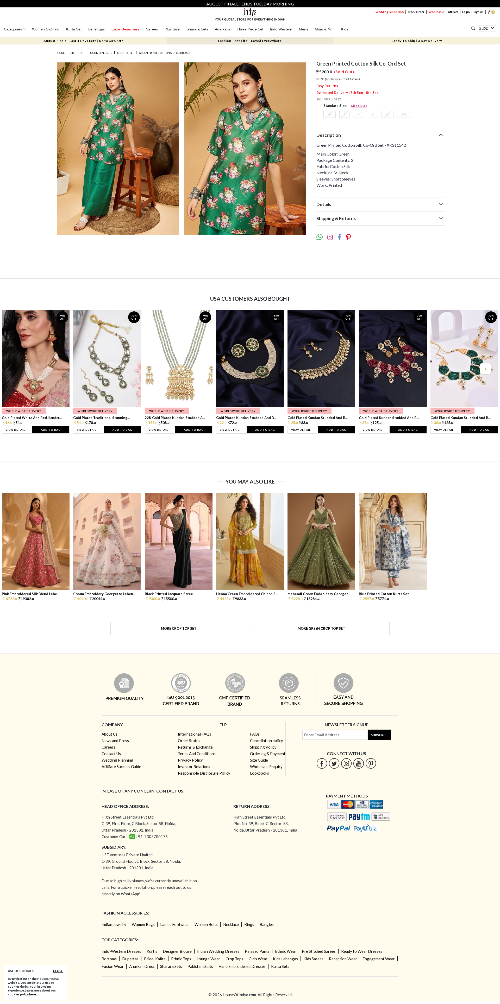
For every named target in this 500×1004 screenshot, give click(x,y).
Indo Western (281, 29)
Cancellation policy (266, 740)
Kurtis (152, 951)
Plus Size (172, 29)
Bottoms (109, 958)
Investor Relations (194, 766)
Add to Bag (51, 429)
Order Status (189, 740)
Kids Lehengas (285, 958)
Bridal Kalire (155, 958)
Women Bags (143, 924)
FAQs (255, 734)
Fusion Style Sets (100, 52)
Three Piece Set (250, 29)
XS (330, 114)
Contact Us (111, 753)
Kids (344, 29)
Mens (303, 29)
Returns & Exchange (195, 747)
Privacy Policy (190, 760)
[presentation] (15, 369)
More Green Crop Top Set (321, 628)
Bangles (267, 924)
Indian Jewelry (114, 924)
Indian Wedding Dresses (218, 951)
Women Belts (206, 924)
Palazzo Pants (257, 951)
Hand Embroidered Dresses (242, 966)
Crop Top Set (125, 52)
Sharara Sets (197, 29)
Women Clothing (45, 29)
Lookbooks (259, 773)
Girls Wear (258, 958)
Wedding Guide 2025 (390, 12)
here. (33, 994)
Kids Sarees (313, 958)
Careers (108, 747)
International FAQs (194, 734)
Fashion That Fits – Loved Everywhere (250, 41)
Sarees (152, 29)
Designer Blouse (177, 951)
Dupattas (130, 958)
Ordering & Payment (267, 753)
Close (58, 971)
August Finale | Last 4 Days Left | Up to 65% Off (83, 41)
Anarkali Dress (142, 966)
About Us (109, 734)
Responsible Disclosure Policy (204, 773)
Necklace (231, 924)
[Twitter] (334, 763)
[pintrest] (371, 763)
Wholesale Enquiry (266, 766)
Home (61, 52)
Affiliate (453, 12)
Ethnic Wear (285, 951)
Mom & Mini (324, 29)
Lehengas (96, 29)
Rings (249, 924)
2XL (404, 114)
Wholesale (436, 12)
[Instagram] (346, 763)
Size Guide (359, 105)
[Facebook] (322, 763)
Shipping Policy (263, 747)
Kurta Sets (280, 966)
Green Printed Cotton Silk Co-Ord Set (164, 52)
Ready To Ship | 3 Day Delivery (416, 41)
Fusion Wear (113, 966)
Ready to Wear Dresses (361, 951)
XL (387, 114)
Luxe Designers (125, 29)
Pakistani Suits (200, 966)
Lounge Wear (208, 958)
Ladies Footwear (174, 924)
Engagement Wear (378, 958)
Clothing (77, 52)
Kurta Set (74, 29)
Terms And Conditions (197, 753)
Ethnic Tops (181, 958)
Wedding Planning (117, 760)
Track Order (416, 12)
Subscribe (379, 735)
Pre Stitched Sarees (319, 951)
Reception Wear (343, 958)
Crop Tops (234, 958)
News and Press (115, 740)
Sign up (479, 12)
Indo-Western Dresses (121, 951)
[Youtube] (358, 763)
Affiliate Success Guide (121, 766)
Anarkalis (222, 29)
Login (466, 12)
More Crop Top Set (178, 628)
